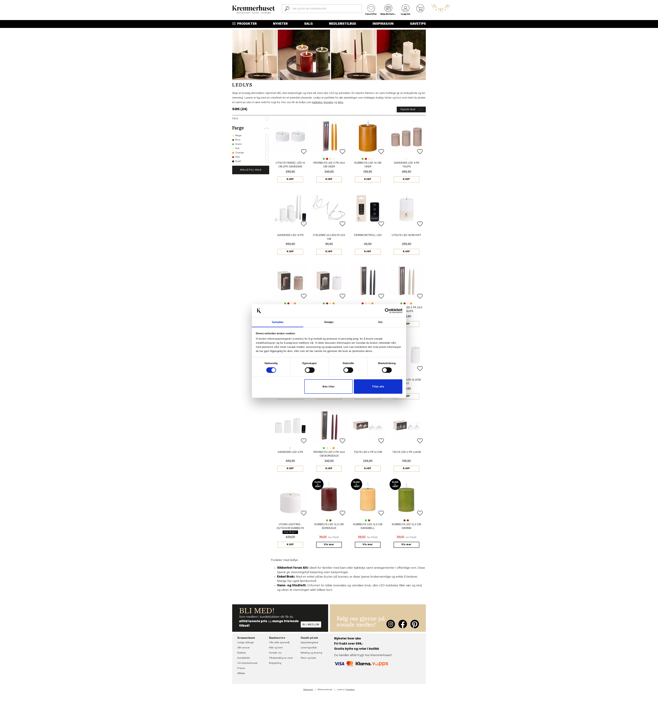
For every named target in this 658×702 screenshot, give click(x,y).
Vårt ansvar (243, 648)
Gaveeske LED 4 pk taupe (290, 448)
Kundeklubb (243, 658)
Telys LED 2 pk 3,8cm (406, 452)
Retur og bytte (308, 658)
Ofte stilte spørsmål (279, 643)
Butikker (241, 653)
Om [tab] (380, 322)
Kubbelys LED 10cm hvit (372, 159)
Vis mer (329, 545)
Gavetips (418, 24)
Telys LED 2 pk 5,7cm (368, 452)
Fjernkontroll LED (368, 235)
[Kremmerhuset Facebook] (402, 624)
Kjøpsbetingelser (310, 643)
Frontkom (350, 690)
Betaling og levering (311, 653)
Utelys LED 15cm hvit (406, 235)
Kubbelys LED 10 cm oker (295, 303)
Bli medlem (310, 624)
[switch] (310, 370)
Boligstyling (275, 663)
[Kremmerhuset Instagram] (390, 624)
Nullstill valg (250, 170)
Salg (308, 24)
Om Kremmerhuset (247, 663)
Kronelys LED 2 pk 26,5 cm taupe (330, 159)
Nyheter (280, 24)
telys (340, 102)
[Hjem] (253, 9)
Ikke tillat (328, 386)
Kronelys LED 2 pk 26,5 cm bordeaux (327, 159)
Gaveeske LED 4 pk (406, 159)
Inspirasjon (383, 24)
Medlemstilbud (342, 24)
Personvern (308, 690)
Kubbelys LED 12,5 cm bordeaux (369, 520)
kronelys (328, 102)
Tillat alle (378, 386)
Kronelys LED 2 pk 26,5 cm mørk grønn (324, 159)
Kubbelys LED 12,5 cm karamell (330, 520)
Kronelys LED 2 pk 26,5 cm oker (372, 303)
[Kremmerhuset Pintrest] (414, 624)
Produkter (246, 24)
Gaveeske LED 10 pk (290, 235)
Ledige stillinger (245, 643)
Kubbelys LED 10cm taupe (369, 159)
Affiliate (241, 673)
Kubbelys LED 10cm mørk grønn (363, 159)
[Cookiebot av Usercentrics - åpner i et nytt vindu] (387, 310)
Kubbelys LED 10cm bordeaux (366, 159)
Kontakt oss (275, 653)
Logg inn (405, 14)
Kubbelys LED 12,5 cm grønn (327, 520)
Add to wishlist (304, 151)
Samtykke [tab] (278, 322)
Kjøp (290, 179)
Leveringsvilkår (309, 648)
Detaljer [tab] (329, 322)
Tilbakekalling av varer (281, 658)
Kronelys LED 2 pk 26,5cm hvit (334, 159)
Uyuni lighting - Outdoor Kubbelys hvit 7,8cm (290, 528)
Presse (241, 668)
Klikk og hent (276, 648)
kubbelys (317, 102)
